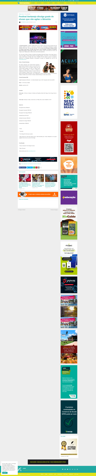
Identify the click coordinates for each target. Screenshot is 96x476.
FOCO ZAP (76, 474)
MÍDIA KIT (71, 474)
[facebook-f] (68, 1)
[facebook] (63, 469)
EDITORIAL (66, 474)
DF (18, 0)
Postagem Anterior (21, 209)
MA (58, 0)
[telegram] (76, 1)
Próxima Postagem (54, 209)
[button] (74, 3)
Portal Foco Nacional (37, 163)
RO (56, 0)
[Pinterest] (36, 167)
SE (64, 0)
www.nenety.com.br (22, 59)
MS (47, 0)
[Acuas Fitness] (48, 461)
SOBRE (46, 474)
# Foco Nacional (27, 14)
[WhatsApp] (34, 167)
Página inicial (21, 14)
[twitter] (70, 1)
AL (37, 0)
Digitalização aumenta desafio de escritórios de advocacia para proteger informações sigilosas (50, 184)
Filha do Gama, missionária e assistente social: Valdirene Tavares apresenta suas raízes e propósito (38, 184)
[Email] (39, 167)
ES (28, 0)
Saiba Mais (4, 471)
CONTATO (51, 474)
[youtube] (73, 1)
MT (49, 0)
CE (32, 0)
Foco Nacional (30, 163)
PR (43, 0)
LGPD (55, 474)
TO (60, 0)
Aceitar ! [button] (4, 472)
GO (20, 0)
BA (30, 0)
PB (39, 0)
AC (62, 0)
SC (41, 0)
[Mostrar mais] (41, 167)
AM (51, 0)
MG (26, 0)
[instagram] (71, 1)
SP (22, 0)
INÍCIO (42, 474)
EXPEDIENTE (59, 474)
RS (45, 0)
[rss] (77, 469)
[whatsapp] (75, 469)
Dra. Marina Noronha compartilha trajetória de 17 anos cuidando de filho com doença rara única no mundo (25, 185)
